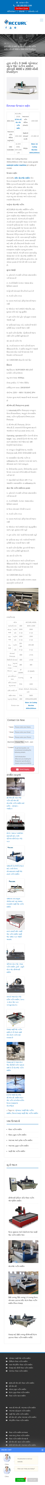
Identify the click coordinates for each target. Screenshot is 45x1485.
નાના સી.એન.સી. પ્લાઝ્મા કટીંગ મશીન (22, 1408)
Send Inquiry (24, 769)
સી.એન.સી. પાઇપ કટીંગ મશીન (19, 1442)
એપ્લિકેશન (11, 11)
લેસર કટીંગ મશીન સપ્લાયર (18, 1432)
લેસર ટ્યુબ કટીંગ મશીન (17, 1135)
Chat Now (21, 1479)
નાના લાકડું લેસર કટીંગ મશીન (19, 1435)
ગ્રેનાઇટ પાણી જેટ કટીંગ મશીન (19, 1358)
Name (11, 727)
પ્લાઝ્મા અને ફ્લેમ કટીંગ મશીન (20, 1140)
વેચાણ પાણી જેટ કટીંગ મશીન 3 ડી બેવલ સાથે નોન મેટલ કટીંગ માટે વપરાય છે (14, 1033)
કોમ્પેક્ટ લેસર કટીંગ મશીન (18, 1371)
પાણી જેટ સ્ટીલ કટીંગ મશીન (19, 1414)
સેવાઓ (21, 11)
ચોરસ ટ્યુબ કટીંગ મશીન (17, 1389)
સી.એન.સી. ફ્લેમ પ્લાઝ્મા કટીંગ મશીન (22, 1417)
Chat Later (32, 1480)
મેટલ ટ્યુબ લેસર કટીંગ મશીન (19, 1392)
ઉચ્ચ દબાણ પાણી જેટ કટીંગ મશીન (25, 1113)
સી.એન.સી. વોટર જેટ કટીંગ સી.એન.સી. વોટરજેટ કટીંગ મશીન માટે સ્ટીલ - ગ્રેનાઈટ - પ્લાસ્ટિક (15, 803)
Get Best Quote (22, 8)
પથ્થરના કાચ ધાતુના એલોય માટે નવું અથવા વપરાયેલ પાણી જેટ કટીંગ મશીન (15, 903)
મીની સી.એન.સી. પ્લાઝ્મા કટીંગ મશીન (22, 1445)
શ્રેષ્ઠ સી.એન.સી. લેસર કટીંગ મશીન (21, 1383)
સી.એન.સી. (13, 1386)
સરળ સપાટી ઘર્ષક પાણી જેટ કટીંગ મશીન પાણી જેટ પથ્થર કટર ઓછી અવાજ (14, 935)
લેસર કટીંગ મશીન (15, 1129)
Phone (10, 737)
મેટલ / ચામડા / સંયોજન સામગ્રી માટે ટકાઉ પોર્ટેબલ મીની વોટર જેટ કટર (15, 837)
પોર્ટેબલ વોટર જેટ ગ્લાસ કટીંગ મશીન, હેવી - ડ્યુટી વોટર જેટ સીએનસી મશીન (15, 968)
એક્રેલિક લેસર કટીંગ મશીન (19, 1420)
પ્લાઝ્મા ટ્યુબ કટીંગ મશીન (18, 1146)
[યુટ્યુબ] (11, 28)
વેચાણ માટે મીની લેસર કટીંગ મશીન (21, 1368)
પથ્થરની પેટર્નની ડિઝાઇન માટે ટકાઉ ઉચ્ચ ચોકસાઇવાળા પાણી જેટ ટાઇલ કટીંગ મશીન (15, 870)
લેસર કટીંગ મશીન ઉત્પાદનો (18, 1439)
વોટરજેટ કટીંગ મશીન (16, 1266)
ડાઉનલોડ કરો (33, 11)
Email (11, 732)
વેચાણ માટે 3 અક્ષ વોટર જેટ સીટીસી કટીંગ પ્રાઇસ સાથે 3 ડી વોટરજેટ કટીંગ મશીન (15, 1066)
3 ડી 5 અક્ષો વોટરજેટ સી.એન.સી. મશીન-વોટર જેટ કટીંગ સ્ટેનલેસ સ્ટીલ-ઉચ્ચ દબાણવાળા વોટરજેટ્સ (15, 1100)
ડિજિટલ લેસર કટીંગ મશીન (18, 1361)
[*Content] (10, 764)
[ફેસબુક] (6, 28)
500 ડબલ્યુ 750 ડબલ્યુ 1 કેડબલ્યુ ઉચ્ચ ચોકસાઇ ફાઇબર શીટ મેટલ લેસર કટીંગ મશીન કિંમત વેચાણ (23, 1300)
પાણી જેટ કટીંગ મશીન (16, 1151)
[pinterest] (15, 28)
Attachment (10, 742)
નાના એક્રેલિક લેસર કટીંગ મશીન (20, 1365)
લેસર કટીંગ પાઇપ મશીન (17, 1396)
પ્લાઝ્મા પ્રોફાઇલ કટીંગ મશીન (19, 1411)
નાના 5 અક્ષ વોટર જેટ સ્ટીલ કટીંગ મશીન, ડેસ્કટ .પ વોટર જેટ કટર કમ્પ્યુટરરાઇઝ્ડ (15, 1001)
